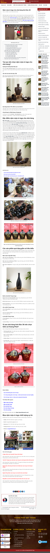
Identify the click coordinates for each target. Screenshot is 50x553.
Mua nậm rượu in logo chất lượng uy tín (11, 58)
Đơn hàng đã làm (41, 17)
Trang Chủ (3, 5)
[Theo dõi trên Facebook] (39, 534)
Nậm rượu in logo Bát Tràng (10, 52)
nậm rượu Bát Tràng (9, 136)
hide (18, 42)
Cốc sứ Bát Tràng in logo (10, 55)
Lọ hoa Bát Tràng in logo (10, 56)
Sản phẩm (9, 5)
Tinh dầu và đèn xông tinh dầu (43, 48)
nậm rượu (24, 138)
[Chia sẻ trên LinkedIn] (20, 491)
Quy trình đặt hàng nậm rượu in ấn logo (11, 392)
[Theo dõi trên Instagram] (42, 534)
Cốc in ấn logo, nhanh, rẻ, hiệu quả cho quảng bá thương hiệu (15, 397)
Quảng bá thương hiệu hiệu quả (11, 45)
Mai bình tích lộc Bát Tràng (43, 42)
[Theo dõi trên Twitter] (46, 534)
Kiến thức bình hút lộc (42, 20)
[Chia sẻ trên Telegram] (24, 491)
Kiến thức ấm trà (41, 18)
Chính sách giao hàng (18, 542)
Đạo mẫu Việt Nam (41, 13)
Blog (39, 11)
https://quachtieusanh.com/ (22, 412)
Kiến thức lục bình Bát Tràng (43, 28)
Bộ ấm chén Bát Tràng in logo (11, 54)
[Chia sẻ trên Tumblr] (22, 491)
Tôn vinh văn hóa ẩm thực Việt (11, 46)
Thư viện (45, 5)
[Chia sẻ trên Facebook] (13, 491)
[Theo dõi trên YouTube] (42, 537)
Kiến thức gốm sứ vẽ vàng (43, 22)
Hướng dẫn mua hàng (32, 5)
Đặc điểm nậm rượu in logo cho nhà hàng (11, 50)
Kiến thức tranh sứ (41, 33)
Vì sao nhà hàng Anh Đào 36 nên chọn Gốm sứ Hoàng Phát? (15, 57)
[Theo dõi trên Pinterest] (39, 537)
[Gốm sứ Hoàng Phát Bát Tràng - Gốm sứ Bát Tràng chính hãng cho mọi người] (6, 2)
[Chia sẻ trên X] (15, 491)
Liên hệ (40, 5)
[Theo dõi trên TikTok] (44, 534)
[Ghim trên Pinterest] (19, 491)
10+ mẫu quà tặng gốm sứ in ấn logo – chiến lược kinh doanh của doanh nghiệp (18, 394)
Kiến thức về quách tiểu (42, 37)
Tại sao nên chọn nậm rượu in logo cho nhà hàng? (13, 44)
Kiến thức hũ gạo (41, 26)
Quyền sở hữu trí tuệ (18, 540)
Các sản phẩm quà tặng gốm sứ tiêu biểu (11, 51)
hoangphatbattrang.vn (11, 428)
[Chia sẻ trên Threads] (17, 491)
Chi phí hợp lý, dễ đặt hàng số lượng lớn (12, 49)
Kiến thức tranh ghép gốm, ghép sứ (43, 31)
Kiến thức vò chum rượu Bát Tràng (43, 40)
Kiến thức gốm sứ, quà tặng (43, 24)
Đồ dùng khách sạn (41, 15)
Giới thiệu (16, 531)
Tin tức (15, 533)
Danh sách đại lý (30, 533)
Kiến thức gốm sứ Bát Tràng (19, 5)
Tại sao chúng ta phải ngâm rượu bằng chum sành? (12, 172)
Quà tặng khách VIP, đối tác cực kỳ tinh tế (13, 48)
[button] (26, 1)
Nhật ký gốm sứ (41, 44)
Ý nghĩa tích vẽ (41, 51)
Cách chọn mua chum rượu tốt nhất (9, 174)
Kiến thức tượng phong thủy (43, 35)
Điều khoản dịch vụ (17, 546)
